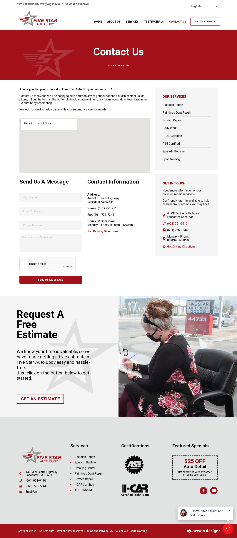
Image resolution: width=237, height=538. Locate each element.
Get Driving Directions (102, 231)
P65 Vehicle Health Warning (130, 530)
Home (111, 65)
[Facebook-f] (203, 490)
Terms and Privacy (96, 530)
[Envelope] (214, 490)
